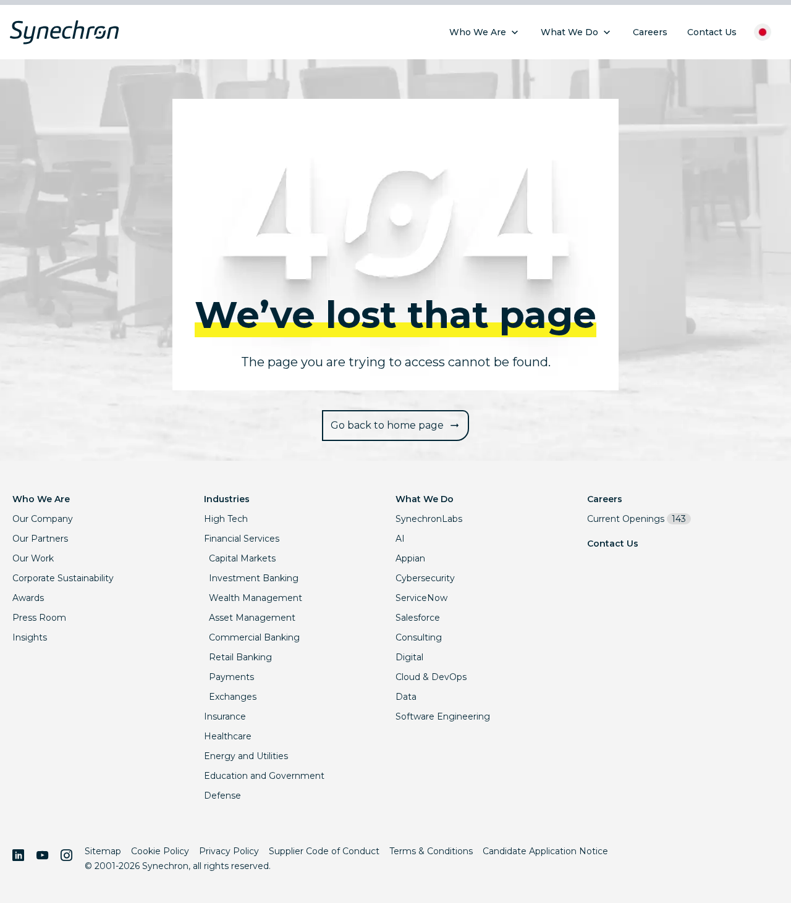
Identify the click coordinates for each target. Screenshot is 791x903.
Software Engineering (443, 716)
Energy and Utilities (246, 756)
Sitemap (103, 851)
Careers (604, 499)
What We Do (425, 499)
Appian (410, 558)
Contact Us (612, 543)
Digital (409, 657)
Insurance (225, 716)
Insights (29, 637)
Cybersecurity (425, 578)
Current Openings (636, 518)
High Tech (226, 518)
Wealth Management (255, 597)
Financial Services (241, 538)
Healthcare (228, 736)
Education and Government (264, 775)
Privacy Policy (229, 851)
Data (406, 696)
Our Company (42, 518)
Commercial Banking (254, 637)
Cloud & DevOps (431, 676)
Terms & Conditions (431, 851)
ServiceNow (421, 597)
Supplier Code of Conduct (324, 851)
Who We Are (41, 499)
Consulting (419, 637)
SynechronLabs (429, 518)
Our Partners (40, 538)
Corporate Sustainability (63, 578)
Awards (28, 597)
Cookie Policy (160, 851)
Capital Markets (242, 558)
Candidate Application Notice (545, 851)
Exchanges (232, 696)
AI (400, 538)
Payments (231, 676)
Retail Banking (240, 657)
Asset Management (252, 617)
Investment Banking (253, 578)
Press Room (39, 617)
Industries (227, 499)
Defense (222, 795)
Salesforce (418, 617)
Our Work (33, 558)
